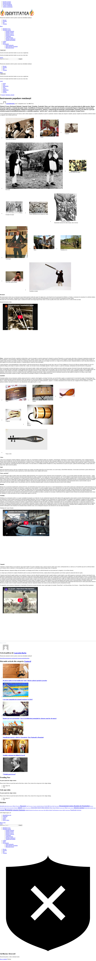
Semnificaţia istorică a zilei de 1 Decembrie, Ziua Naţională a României (23, 737)
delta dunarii (57, 806)
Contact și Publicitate (7, 5)
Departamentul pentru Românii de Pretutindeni (74, 806)
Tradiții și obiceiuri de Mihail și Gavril (14, 755)
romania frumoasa (19, 810)
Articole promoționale (8, 6)
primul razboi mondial (89, 807)
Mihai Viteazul (53, 807)
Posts (4, 84)
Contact (4, 817)
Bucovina (18, 806)
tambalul (24, 658)
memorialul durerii (36, 808)
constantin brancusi (40, 806)
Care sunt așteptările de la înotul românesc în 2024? (18, 699)
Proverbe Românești (7, 4)
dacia (51, 806)
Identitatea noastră (7, 30)
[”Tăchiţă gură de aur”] (49, 764)
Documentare (6, 44)
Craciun (45, 806)
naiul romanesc (18, 658)
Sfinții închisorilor (10, 45)
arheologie (11, 806)
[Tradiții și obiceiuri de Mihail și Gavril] (49, 746)
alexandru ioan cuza (4, 806)
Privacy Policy (6, 820)
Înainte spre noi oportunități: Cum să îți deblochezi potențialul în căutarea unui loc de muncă (29, 718)
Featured (27, 661)
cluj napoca (31, 806)
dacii (53, 806)
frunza (4, 658)
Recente (4, 20)
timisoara (60, 810)
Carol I (27, 806)
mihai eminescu (45, 808)
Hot (3, 22)
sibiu (44, 810)
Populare (5, 21)
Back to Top (2, 822)
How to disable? (3, 959)
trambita (27, 658)
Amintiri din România (10, 40)
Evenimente (8, 36)
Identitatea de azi (6, 28)
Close (1, 823)
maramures (24, 807)
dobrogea (91, 806)
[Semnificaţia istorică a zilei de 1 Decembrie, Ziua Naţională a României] (49, 728)
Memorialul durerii (10, 47)
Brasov (14, 806)
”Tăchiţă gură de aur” (9, 774)
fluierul (1, 658)
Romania (8, 810)
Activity (4, 88)
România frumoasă (10, 31)
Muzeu (66, 807)
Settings (4, 91)
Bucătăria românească (10, 38)
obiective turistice (79, 808)
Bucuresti (23, 806)
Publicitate (5, 816)
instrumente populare (10, 658)
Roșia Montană (35, 810)
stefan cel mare (48, 810)
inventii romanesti (3, 807)
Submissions (5, 86)
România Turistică (7, 1)
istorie (20, 808)
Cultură (4, 41)
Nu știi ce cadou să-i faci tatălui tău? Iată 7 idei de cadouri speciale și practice (25, 680)
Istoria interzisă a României (12, 46)
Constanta (34, 806)
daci (49, 806)
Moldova (58, 807)
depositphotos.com (7, 815)
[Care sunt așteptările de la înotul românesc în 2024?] (49, 690)
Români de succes (10, 33)
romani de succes (29, 810)
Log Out (5, 92)
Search (20, 59)
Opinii (4, 42)
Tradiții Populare (9, 37)
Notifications (6, 90)
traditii (63, 810)
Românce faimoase (10, 35)
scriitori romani (40, 810)
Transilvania (73, 810)
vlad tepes (79, 810)
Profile (4, 83)
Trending (5, 23)
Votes (4, 87)
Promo (4, 819)
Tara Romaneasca (55, 810)
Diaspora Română (7, 3)
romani (2, 810)
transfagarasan (67, 810)
